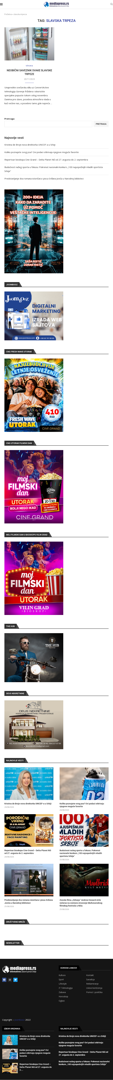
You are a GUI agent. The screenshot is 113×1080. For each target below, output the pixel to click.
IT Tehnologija (66, 988)
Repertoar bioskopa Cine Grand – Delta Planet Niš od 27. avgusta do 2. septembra (46, 159)
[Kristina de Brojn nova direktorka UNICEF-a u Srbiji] (28, 783)
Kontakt (90, 975)
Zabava (62, 992)
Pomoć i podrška (94, 992)
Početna (8, 14)
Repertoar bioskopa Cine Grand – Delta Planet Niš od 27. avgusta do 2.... (36, 1067)
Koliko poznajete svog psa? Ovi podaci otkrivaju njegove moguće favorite (41, 152)
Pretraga (9, 118)
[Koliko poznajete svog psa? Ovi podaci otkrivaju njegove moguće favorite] (84, 783)
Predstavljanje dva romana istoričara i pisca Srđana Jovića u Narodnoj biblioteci (44, 178)
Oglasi (62, 1001)
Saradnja (90, 979)
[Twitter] (15, 980)
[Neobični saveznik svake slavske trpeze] (29, 43)
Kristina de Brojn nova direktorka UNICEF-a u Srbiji (29, 144)
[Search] (111, 4)
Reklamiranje (92, 984)
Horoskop (63, 997)
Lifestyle (63, 984)
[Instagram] (10, 980)
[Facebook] (4, 980)
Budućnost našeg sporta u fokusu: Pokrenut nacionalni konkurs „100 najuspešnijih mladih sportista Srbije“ (81, 853)
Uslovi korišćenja (94, 988)
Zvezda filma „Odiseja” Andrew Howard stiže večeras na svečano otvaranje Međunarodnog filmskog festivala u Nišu (81, 903)
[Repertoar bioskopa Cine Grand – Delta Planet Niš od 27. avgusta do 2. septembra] (28, 830)
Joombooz (19, 1019)
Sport (61, 979)
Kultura (62, 975)
